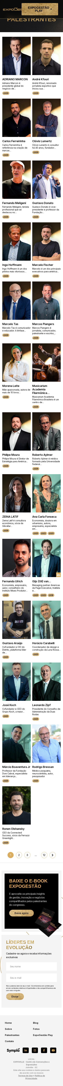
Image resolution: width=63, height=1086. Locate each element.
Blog (35, 1022)
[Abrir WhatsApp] (55, 1078)
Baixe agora (21, 913)
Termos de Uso (25, 1076)
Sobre (8, 1028)
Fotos (36, 1028)
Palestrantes (12, 1035)
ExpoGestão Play (43, 1035)
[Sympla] (13, 1050)
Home (8, 1022)
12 (44, 855)
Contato (9, 1041)
